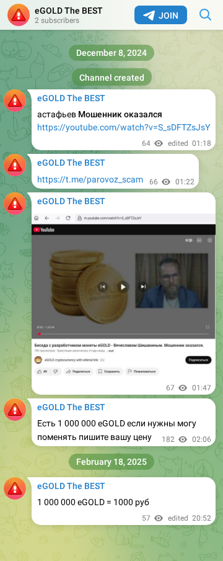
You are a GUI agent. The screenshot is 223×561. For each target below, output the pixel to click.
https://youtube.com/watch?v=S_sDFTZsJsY (123, 127)
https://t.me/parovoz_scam (90, 179)
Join (168, 15)
